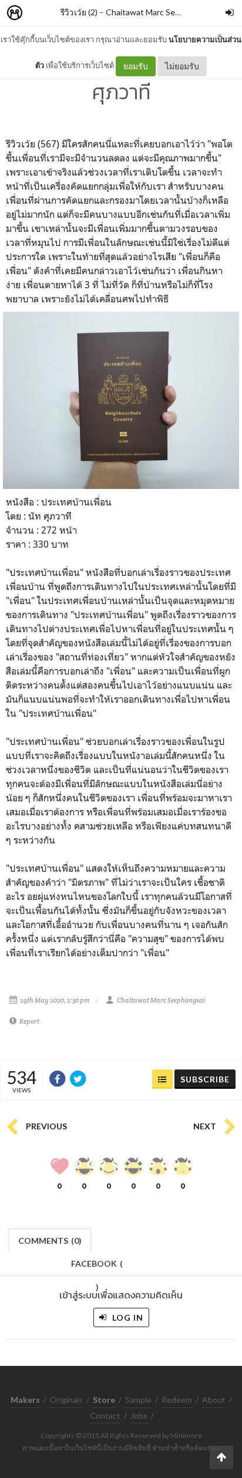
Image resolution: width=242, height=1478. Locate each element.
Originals (66, 1400)
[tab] (50, 1239)
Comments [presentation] (50, 1241)
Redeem (177, 1400)
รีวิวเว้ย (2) (79, 12)
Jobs (138, 1415)
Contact (105, 1415)
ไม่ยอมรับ (182, 66)
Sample (138, 1400)
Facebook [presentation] (97, 1266)
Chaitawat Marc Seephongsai (159, 12)
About (214, 1400)
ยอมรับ (135, 66)
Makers (40, 13)
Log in (126, 1317)
